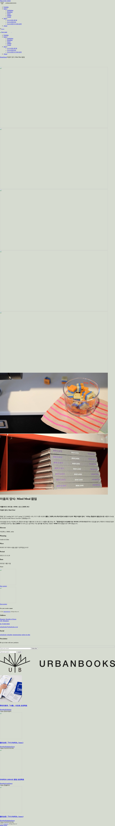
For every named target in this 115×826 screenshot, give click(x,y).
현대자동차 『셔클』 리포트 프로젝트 (13, 705)
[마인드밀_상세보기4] (54, 310)
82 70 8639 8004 (5, 624)
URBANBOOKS (6, 611)
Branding (2, 709)
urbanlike (9, 635)
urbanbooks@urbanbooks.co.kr (9, 627)
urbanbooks (3, 635)
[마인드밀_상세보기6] (54, 433)
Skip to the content (5, 1)
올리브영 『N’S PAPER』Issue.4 (11, 816)
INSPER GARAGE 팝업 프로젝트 (12, 779)
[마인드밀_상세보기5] (54, 372)
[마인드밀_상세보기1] (54, 127)
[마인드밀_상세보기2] (54, 188)
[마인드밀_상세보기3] (54, 249)
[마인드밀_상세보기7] (54, 494)
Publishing (8, 709)
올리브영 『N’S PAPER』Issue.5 (11, 743)
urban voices (3, 825)
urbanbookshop (17, 635)
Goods (7, 783)
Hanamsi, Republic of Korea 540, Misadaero (8, 620)
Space (13, 746)
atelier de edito (26, 635)
